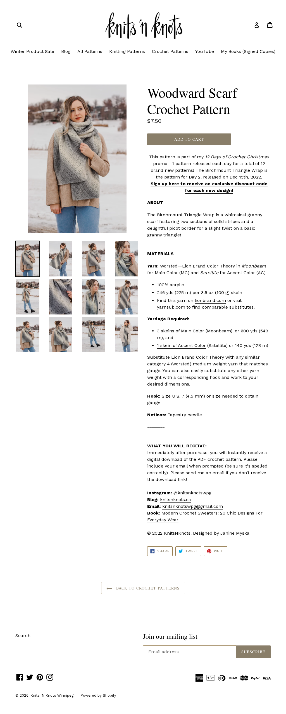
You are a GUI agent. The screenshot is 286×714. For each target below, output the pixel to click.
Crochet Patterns (170, 51)
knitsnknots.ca (175, 499)
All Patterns (89, 51)
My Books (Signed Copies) (248, 51)
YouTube (204, 51)
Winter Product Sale (32, 51)
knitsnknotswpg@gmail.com (192, 506)
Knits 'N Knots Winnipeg (51, 695)
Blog (65, 51)
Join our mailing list (170, 636)
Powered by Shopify (98, 695)
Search (22, 635)
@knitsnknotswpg (192, 492)
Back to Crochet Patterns (147, 588)
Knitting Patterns (127, 51)
